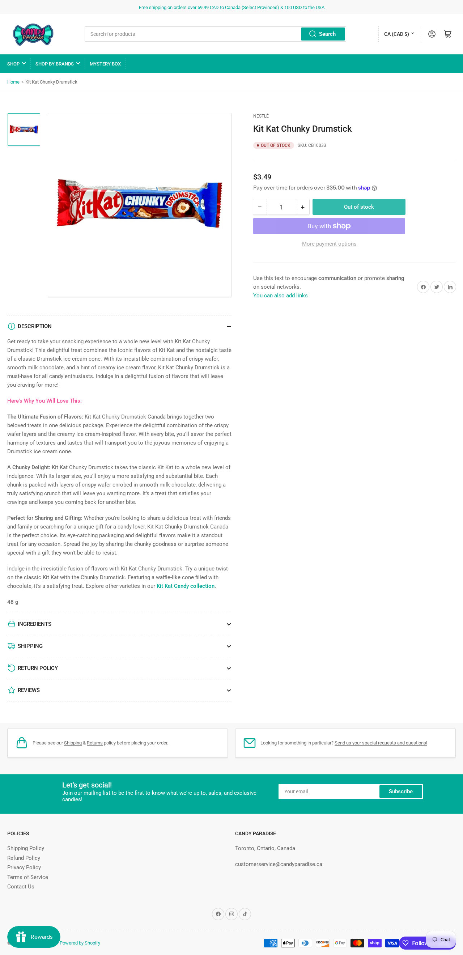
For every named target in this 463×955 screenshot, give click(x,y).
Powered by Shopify (80, 943)
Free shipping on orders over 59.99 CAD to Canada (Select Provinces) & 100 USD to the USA (231, 7)
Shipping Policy (25, 848)
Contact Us (20, 886)
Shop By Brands (54, 64)
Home (13, 82)
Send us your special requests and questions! (381, 743)
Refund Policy (23, 858)
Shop (13, 64)
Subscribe (401, 791)
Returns (95, 743)
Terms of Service (27, 877)
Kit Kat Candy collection (185, 586)
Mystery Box (105, 64)
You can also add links (280, 295)
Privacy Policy (24, 867)
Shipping (73, 743)
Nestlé (261, 116)
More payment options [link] (329, 244)
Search (327, 34)
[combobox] (215, 34)
